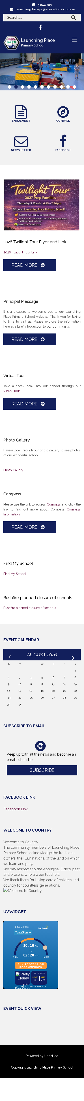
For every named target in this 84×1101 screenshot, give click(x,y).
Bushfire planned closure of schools (29, 608)
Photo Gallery (13, 470)
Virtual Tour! (12, 391)
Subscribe (42, 770)
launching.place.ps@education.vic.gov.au (45, 9)
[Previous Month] (10, 654)
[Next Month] (73, 654)
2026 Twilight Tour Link (20, 252)
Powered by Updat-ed (42, 1056)
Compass (54, 504)
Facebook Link (15, 809)
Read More (25, 265)
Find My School (14, 574)
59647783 (45, 5)
